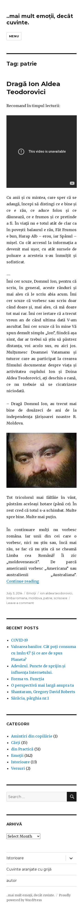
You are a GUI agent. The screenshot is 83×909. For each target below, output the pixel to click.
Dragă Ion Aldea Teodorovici (33, 88)
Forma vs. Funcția (27, 679)
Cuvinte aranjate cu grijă (28, 869)
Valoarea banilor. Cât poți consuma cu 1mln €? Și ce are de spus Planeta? (43, 653)
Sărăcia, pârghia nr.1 (30, 698)
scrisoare (60, 598)
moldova (35, 598)
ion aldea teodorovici (56, 593)
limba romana (16, 598)
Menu (14, 36)
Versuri (18, 768)
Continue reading (22, 581)
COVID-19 (19, 640)
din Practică (22, 749)
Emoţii (31, 593)
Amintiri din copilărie (31, 736)
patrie (47, 598)
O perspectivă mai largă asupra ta (42, 685)
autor (11, 880)
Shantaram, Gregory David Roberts (43, 691)
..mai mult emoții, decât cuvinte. (30, 895)
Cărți (15, 742)
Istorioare (20, 762)
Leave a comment (20, 603)
